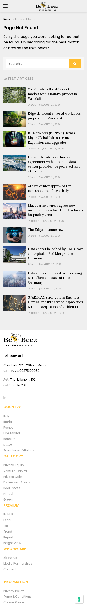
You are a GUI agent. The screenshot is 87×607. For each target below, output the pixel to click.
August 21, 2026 (51, 104)
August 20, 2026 (51, 264)
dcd (33, 104)
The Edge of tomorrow (45, 230)
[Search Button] (75, 63)
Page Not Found (25, 19)
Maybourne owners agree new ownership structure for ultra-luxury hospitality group (55, 210)
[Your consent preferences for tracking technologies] (79, 599)
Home (7, 19)
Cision (35, 148)
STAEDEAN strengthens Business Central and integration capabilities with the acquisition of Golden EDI (55, 302)
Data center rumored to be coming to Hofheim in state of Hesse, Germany (55, 278)
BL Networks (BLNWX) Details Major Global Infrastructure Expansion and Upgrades (51, 138)
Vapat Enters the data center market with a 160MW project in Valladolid (52, 94)
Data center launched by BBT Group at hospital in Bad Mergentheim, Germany (55, 253)
